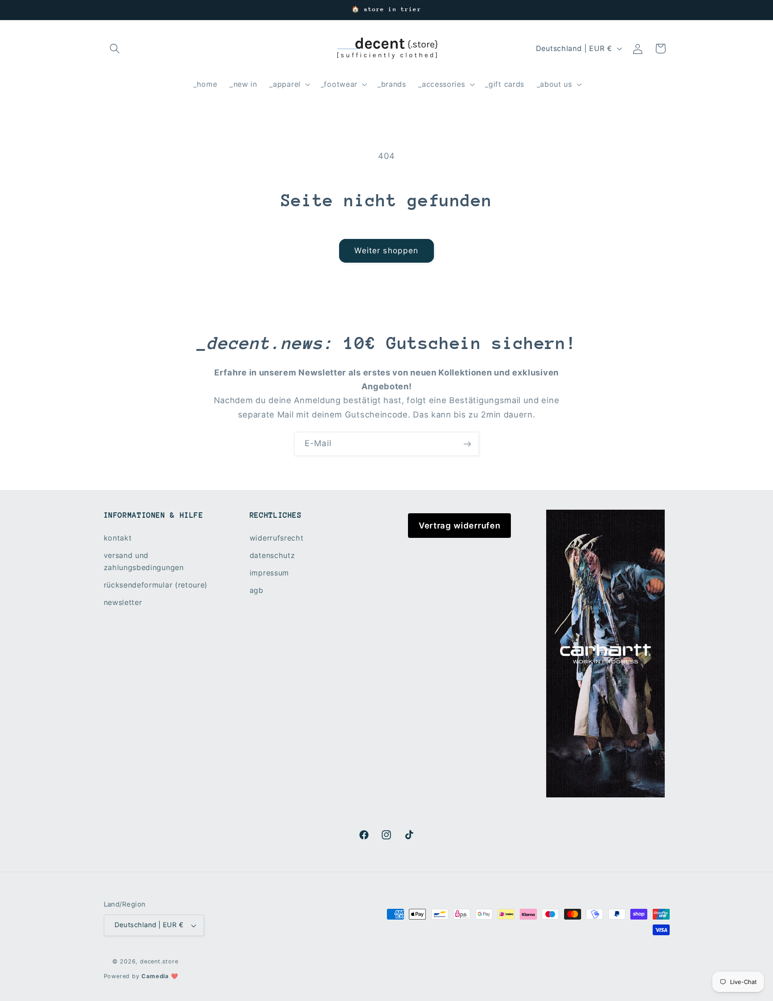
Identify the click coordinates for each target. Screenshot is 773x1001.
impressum (269, 572)
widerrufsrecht (277, 538)
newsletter (123, 602)
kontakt (118, 538)
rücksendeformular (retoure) (156, 584)
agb (256, 590)
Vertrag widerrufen (459, 525)
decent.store (159, 961)
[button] (115, 48)
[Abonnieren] (467, 444)
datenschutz (272, 555)
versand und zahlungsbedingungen (144, 561)
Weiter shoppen (386, 250)
